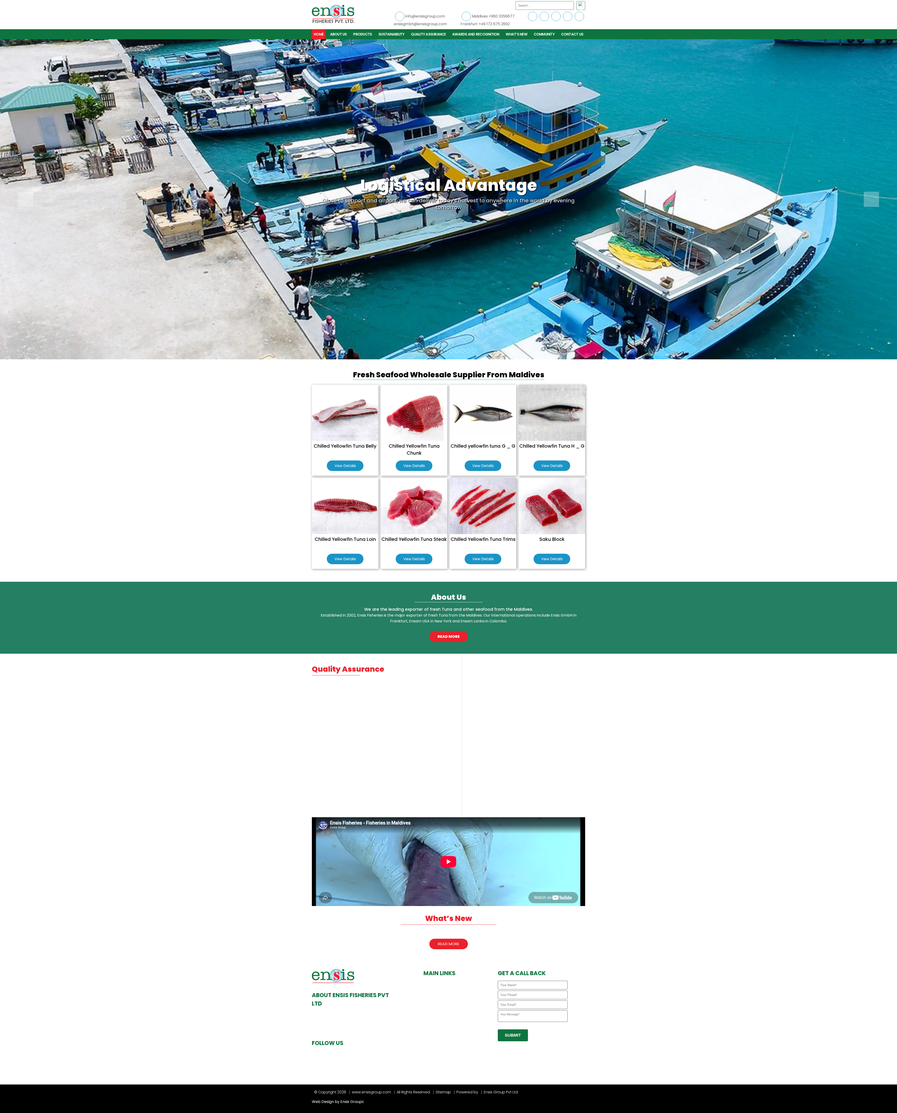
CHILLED (433, 1010)
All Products (436, 1002)
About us (338, 34)
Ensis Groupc (352, 1101)
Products (362, 34)
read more (449, 636)
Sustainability (391, 34)
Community (544, 34)
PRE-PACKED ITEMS (441, 1024)
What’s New (516, 34)
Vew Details (345, 465)
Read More (448, 944)
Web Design (323, 1101)
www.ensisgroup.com (371, 1092)
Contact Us (572, 34)
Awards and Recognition (475, 34)
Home (319, 34)
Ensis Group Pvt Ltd (501, 1092)
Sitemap (443, 1092)
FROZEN (433, 1017)
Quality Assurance (428, 34)
